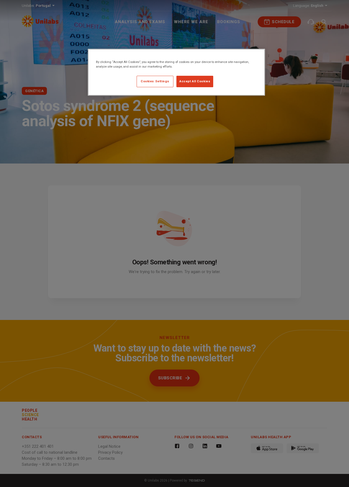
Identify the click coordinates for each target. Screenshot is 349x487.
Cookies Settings (155, 81)
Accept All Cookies (194, 81)
